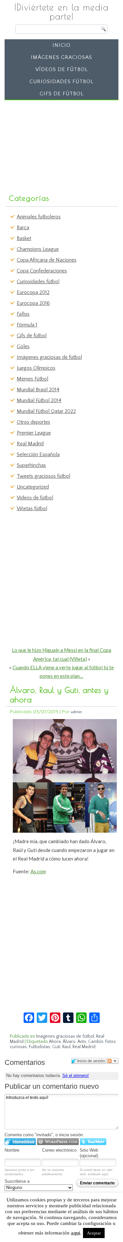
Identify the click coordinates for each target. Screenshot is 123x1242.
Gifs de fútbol (62, 94)
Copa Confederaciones (42, 271)
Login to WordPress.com (58, 1141)
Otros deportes (33, 422)
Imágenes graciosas (61, 57)
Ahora (55, 1041)
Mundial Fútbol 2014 (39, 400)
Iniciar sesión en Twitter (93, 1141)
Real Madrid (30, 444)
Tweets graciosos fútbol (43, 476)
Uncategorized (33, 487)
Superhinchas (31, 465)
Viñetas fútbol (32, 508)
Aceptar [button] (94, 1233)
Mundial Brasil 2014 (38, 390)
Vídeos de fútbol (61, 69)
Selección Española (38, 454)
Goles (23, 346)
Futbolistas (39, 1046)
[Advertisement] (56, 144)
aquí (75, 1232)
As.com (38, 871)
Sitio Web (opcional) (89, 1153)
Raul (66, 1046)
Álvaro (69, 1041)
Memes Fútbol (32, 379)
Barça (23, 228)
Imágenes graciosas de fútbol (49, 357)
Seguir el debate (112, 1061)
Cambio (95, 1041)
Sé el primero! (75, 1075)
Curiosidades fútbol (61, 81)
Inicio (61, 45)
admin (76, 711)
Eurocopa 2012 (33, 292)
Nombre (12, 1150)
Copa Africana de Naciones (46, 260)
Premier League (34, 433)
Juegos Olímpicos (36, 368)
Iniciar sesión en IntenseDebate (20, 1141)
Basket (24, 238)
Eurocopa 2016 (33, 303)
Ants (81, 1041)
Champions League (38, 249)
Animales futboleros (39, 217)
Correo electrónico (59, 1150)
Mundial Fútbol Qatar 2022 (46, 411)
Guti (56, 1046)
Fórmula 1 (27, 325)
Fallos (23, 314)
